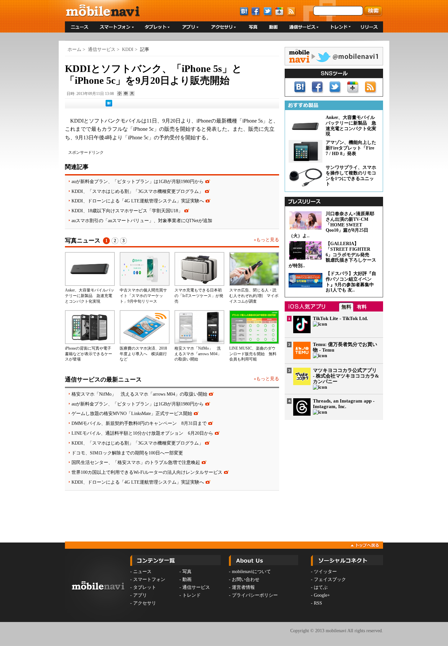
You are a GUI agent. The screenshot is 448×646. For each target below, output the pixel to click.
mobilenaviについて (251, 571)
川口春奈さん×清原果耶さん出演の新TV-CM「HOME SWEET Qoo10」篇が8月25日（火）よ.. (331, 224)
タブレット (144, 587)
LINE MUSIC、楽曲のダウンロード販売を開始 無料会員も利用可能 (252, 354)
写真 (187, 571)
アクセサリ (144, 603)
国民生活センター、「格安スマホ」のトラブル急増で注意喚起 (135, 462)
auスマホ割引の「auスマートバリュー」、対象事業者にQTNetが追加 (141, 220)
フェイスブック (330, 579)
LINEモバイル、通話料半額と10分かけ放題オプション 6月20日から (142, 433)
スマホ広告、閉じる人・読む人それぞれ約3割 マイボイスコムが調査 (253, 296)
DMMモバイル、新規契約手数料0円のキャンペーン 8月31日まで (139, 423)
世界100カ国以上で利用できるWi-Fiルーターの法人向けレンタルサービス (146, 472)
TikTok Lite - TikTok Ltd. (340, 318)
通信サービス (101, 49)
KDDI (127, 49)
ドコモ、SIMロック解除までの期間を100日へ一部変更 (127, 452)
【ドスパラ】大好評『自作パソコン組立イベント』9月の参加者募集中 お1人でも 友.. (352, 281)
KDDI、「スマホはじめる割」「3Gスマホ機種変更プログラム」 (137, 191)
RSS (318, 603)
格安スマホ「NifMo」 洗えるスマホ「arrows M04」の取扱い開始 (197, 354)
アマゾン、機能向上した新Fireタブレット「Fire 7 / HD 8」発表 (351, 148)
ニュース (142, 571)
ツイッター (325, 571)
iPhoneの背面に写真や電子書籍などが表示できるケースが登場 (88, 354)
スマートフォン (149, 579)
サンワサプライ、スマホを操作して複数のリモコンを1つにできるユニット (351, 175)
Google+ (322, 595)
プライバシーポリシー (255, 595)
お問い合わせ (245, 579)
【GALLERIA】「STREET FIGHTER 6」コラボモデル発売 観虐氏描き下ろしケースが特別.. (332, 254)
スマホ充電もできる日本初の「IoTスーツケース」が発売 (198, 296)
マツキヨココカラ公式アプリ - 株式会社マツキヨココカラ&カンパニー (346, 376)
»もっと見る (266, 239)
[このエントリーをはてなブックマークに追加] (109, 105)
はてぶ (321, 587)
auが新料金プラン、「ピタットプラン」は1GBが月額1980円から (137, 181)
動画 (187, 579)
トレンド (191, 595)
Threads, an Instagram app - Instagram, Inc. (344, 403)
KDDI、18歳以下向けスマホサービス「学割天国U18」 (127, 210)
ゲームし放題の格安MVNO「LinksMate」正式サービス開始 (131, 413)
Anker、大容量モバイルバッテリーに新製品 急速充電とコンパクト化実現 (89, 296)
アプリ (140, 595)
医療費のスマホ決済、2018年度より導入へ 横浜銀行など (143, 354)
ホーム (74, 49)
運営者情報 (243, 587)
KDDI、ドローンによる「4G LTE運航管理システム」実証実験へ (137, 200)
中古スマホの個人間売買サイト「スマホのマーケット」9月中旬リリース (143, 296)
